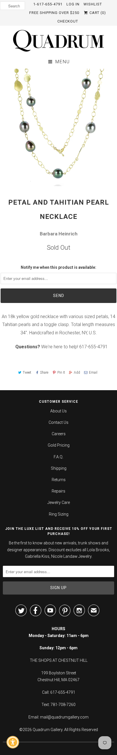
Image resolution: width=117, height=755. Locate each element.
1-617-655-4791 (47, 4)
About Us (58, 411)
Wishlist (92, 4)
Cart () (97, 13)
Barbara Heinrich (59, 234)
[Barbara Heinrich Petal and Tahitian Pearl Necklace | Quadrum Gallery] (58, 127)
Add (77, 373)
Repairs (58, 491)
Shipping (58, 468)
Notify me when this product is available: (58, 267)
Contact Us (58, 422)
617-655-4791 (93, 346)
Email (93, 373)
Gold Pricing (59, 445)
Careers (59, 434)
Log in (73, 4)
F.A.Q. (58, 457)
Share (44, 373)
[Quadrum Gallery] (58, 41)
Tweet (27, 373)
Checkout (67, 21)
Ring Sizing (58, 514)
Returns (59, 479)
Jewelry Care (58, 502)
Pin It (61, 373)
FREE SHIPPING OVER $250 (54, 13)
